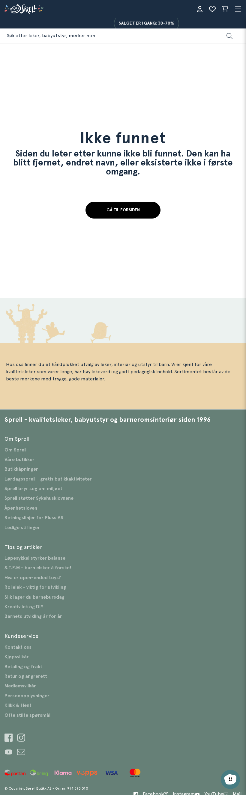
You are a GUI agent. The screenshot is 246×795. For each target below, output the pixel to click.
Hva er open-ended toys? (32, 577)
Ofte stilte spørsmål (27, 715)
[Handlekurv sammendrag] (225, 9)
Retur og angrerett (25, 676)
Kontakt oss (18, 647)
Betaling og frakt (23, 666)
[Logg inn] (199, 9)
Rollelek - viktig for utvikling (35, 587)
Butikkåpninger (21, 469)
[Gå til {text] (8, 738)
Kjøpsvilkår (16, 656)
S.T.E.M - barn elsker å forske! (37, 567)
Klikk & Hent (18, 705)
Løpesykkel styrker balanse (34, 558)
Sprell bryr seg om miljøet (33, 488)
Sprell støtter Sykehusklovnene (39, 498)
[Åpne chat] (230, 779)
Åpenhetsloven (20, 508)
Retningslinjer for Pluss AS (33, 517)
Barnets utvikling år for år (33, 616)
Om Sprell (15, 450)
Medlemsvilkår (20, 685)
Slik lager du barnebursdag (34, 597)
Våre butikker (19, 459)
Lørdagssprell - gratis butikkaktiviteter (48, 479)
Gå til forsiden (123, 210)
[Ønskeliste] (212, 9)
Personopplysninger (27, 695)
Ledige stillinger (22, 527)
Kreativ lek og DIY (23, 606)
